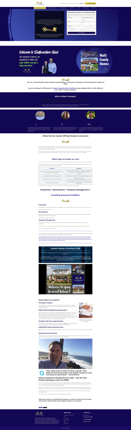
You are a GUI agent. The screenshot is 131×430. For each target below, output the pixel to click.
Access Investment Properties (72, 3)
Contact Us (94, 7)
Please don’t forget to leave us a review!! (66, 401)
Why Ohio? (72, 7)
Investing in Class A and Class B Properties (60, 336)
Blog (65, 421)
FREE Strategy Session (52, 7)
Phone (69, 21)
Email (83, 21)
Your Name (70, 17)
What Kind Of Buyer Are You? (87, 17)
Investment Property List (68, 415)
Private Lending (63, 7)
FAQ (78, 7)
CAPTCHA (69, 26)
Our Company (62, 3)
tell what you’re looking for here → (84, 384)
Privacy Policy (66, 420)
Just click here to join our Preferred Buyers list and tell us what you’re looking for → (55, 394)
